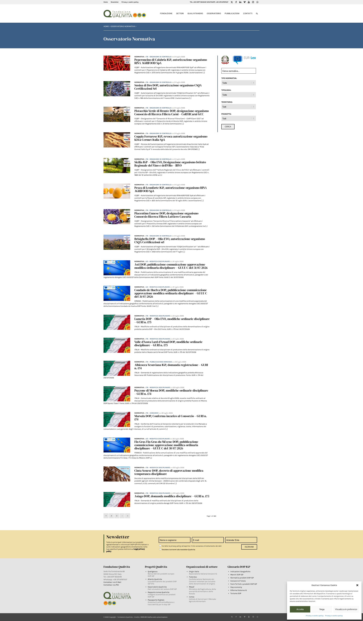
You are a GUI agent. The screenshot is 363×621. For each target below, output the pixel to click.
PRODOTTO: (226, 114)
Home (106, 2)
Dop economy (236, 587)
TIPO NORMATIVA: (229, 78)
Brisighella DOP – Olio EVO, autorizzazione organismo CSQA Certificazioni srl (169, 240)
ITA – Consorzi (152, 413)
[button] (357, 585)
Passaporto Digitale (156, 600)
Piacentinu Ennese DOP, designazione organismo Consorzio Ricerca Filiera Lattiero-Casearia (166, 215)
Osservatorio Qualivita (157, 587)
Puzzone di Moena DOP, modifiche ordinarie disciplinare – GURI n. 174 (171, 392)
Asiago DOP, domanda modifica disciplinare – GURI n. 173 (171, 496)
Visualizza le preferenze (346, 609)
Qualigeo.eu (153, 571)
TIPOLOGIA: (226, 90)
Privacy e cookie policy (315, 616)
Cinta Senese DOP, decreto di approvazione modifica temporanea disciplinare (168, 472)
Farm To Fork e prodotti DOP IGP (243, 584)
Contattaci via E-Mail (113, 582)
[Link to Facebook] (236, 2)
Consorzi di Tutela (238, 581)
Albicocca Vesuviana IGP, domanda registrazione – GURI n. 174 (171, 366)
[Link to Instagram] (253, 2)
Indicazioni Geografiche (240, 571)
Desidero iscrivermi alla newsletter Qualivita (178, 550)
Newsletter (115, 2)
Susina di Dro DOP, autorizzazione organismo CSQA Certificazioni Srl (168, 87)
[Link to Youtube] (249, 2)
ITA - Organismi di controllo (158, 57)
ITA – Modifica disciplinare (158, 316)
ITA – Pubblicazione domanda (159, 362)
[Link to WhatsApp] (257, 2)
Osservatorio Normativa (123, 26)
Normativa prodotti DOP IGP (242, 578)
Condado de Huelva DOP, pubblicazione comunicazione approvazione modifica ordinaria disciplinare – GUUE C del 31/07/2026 (170, 293)
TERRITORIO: (227, 102)
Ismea (191, 597)
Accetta (300, 609)
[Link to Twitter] (232, 2)
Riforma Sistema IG (238, 590)
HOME (106, 26)
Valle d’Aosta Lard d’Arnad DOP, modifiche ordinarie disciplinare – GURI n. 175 (168, 343)
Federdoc (193, 577)
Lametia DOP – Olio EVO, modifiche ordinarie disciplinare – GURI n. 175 (172, 320)
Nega (321, 609)
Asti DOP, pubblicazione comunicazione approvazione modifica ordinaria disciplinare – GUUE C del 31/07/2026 (171, 266)
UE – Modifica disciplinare (158, 261)
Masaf (191, 587)
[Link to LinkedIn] (240, 2)
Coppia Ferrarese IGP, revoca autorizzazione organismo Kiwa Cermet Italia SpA (170, 138)
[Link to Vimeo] (244, 2)
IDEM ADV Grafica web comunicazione (153, 617)
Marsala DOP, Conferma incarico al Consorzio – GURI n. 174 (170, 417)
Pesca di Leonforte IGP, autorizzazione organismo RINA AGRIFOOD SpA (170, 189)
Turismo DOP (235, 593)
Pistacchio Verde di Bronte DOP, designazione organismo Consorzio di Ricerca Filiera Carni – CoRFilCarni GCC (171, 112)
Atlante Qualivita (155, 579)
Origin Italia (194, 571)
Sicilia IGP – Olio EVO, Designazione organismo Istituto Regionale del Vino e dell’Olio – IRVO (170, 164)
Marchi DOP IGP (236, 575)
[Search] (256, 13)
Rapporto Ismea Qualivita (158, 592)
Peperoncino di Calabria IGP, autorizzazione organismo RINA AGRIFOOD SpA (170, 61)
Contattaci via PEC (111, 585)
